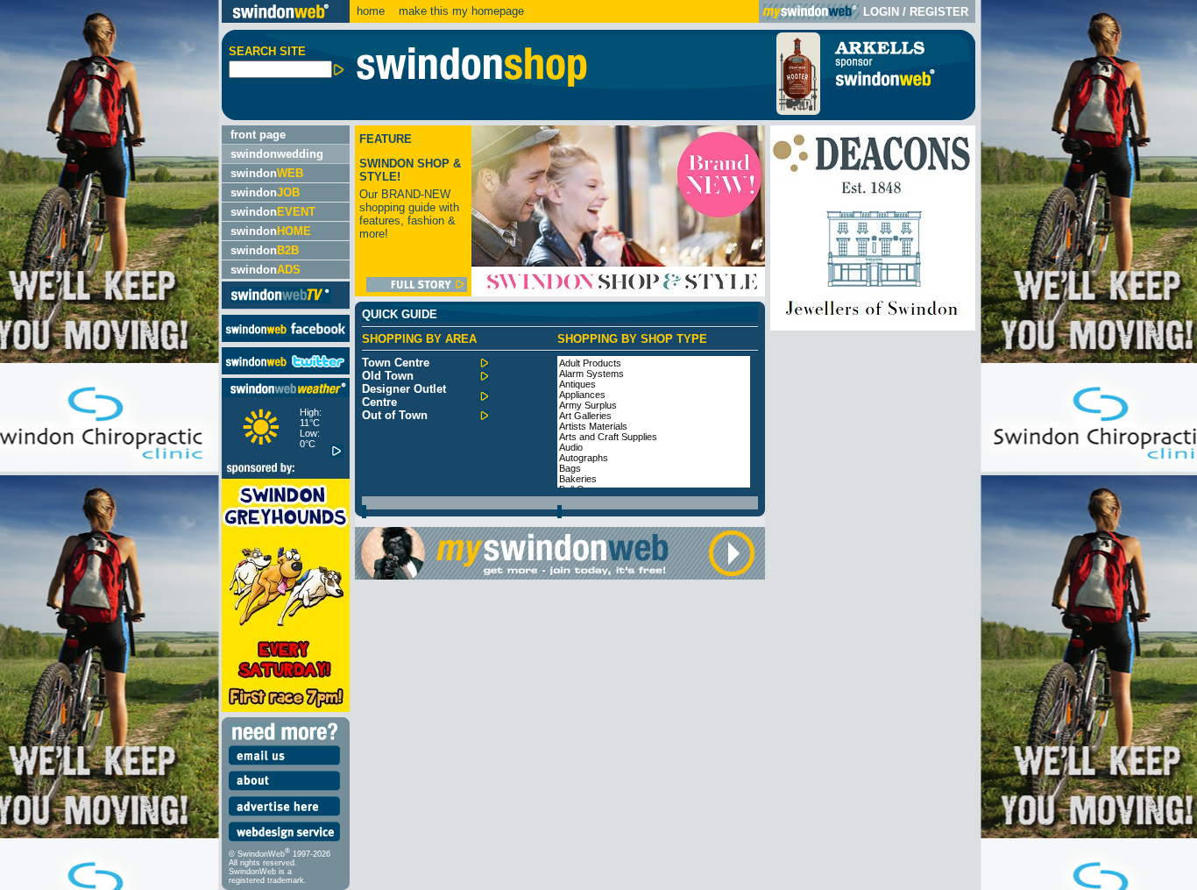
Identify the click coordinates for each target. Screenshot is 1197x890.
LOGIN (881, 11)
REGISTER (939, 11)
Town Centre (395, 362)
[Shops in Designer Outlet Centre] (484, 396)
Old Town (388, 375)
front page (258, 134)
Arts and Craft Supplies (608, 436)
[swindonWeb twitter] (286, 370)
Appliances (582, 394)
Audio (571, 447)
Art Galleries (585, 415)
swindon (266, 173)
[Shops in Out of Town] (484, 416)
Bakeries (578, 478)
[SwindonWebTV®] (280, 302)
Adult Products (590, 363)
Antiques (577, 384)
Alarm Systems (591, 373)
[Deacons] (872, 326)
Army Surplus (588, 405)
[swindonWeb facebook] (286, 338)
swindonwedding (276, 153)
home (371, 11)
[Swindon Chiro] (108, 445)
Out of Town (395, 415)
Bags (570, 468)
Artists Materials (593, 426)
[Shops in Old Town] (484, 376)
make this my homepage (459, 11)
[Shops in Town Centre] (484, 363)
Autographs (583, 457)
